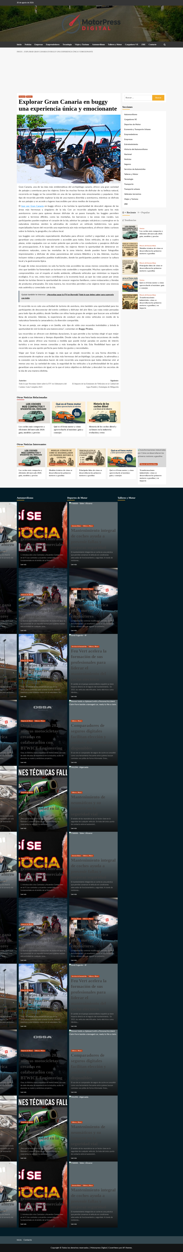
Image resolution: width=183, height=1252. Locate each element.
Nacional (22, 96)
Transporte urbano (132, 189)
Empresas (38, 44)
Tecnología (67, 44)
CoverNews (113, 1248)
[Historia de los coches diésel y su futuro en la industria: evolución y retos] (103, 412)
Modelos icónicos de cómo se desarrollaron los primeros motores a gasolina (151, 250)
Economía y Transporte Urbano (137, 129)
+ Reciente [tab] (130, 212)
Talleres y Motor (115, 44)
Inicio (19, 44)
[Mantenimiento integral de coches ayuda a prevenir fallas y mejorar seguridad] (32, 503)
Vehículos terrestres (132, 194)
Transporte (128, 184)
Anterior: (43, 384)
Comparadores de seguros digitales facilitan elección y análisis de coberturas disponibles (42, 737)
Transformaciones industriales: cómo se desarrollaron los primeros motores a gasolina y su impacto (150, 303)
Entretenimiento (131, 144)
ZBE (143, 44)
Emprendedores (53, 44)
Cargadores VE (131, 44)
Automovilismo (98, 44)
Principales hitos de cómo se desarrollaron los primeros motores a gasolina (151, 268)
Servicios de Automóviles (135, 169)
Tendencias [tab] (130, 220)
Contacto (152, 44)
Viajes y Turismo (82, 44)
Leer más (25, 564)
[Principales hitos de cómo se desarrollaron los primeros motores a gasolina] (130, 267)
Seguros (127, 164)
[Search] (164, 45)
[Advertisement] (91, 73)
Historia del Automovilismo (136, 149)
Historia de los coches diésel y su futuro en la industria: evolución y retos (102, 429)
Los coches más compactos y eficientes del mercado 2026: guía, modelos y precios (32, 429)
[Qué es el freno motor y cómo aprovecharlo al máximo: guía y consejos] (68, 412)
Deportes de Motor (132, 124)
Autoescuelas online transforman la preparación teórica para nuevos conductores (41, 605)
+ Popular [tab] (144, 212)
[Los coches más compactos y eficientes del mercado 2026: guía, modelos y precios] (33, 412)
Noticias (28, 44)
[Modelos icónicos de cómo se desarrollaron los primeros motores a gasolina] (130, 249)
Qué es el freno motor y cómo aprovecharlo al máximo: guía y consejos (68, 429)
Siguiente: (95, 384)
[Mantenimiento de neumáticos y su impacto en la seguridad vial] (30, 767)
